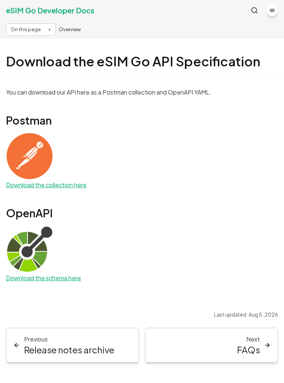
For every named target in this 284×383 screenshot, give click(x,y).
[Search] (254, 10)
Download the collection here (46, 185)
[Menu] (272, 10)
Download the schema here (43, 278)
